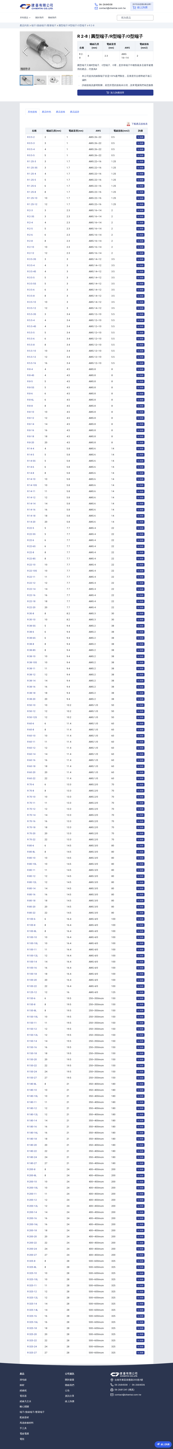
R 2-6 (30, 234)
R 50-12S (32, 717)
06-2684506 (138, 1384)
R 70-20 (31, 833)
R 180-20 (32, 1145)
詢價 (141, 137)
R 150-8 (31, 1004)
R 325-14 (32, 1303)
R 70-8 (30, 790)
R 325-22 (32, 1340)
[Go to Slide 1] (26, 80)
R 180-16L (32, 1132)
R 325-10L (32, 1279)
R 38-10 (31, 656)
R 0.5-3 (31, 143)
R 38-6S (31, 638)
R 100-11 (32, 949)
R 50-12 (31, 711)
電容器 (23, 1396)
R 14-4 (30, 448)
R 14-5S (31, 460)
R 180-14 (32, 1120)
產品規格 (60, 111)
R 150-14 (32, 1041)
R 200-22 (32, 1242)
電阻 (22, 1439)
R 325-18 (32, 1328)
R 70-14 (31, 815)
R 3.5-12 (31, 308)
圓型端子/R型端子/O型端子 (72, 25)
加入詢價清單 (117, 92)
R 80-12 (31, 876)
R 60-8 (30, 729)
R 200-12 (32, 1200)
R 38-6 (30, 631)
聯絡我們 (52, 17)
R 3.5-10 (31, 302)
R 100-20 (32, 980)
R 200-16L (32, 1224)
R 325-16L (32, 1322)
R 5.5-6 (31, 338)
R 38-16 (31, 686)
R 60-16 (31, 760)
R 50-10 (31, 705)
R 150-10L (32, 1016)
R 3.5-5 (31, 277)
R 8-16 (30, 430)
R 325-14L (32, 1310)
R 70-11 (31, 802)
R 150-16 (32, 1047)
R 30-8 (30, 613)
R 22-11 (31, 576)
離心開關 (24, 1406)
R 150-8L (32, 1010)
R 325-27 (32, 1352)
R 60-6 (30, 723)
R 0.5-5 (31, 155)
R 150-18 (32, 1053)
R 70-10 (31, 796)
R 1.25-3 (31, 161)
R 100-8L (32, 931)
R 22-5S (31, 534)
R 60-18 (31, 766)
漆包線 (23, 1379)
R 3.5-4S (31, 271)
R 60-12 (31, 747)
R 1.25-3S (32, 167)
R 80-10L (32, 864)
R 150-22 (32, 1065)
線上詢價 (69, 1401)
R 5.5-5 (31, 332)
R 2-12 (30, 253)
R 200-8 (31, 1169)
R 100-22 (32, 986)
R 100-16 (32, 967)
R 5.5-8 (31, 344)
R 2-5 (30, 228)
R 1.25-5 (31, 179)
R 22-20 (31, 607)
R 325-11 (32, 1285)
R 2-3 (30, 210)
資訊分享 (69, 1396)
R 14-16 (31, 509)
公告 (67, 1390)
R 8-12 (30, 418)
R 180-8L (32, 1084)
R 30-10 (31, 619)
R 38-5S (31, 625)
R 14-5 (30, 454)
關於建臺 (69, 1379)
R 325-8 (31, 1261)
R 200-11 (32, 1193)
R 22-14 (31, 589)
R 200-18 (32, 1230)
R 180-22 (32, 1151)
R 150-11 (32, 1022)
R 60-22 (31, 778)
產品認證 (74, 111)
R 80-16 (31, 894)
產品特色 (46, 111)
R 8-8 (30, 405)
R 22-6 (30, 540)
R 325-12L (32, 1297)
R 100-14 (32, 961)
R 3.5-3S (31, 259)
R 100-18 (32, 973)
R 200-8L (32, 1175)
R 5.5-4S (31, 326)
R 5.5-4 (31, 320)
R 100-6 (31, 919)
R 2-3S (30, 216)
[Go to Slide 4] (68, 79)
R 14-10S (32, 485)
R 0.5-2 (31, 137)
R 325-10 (32, 1273)
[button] (46, 51)
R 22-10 (31, 564)
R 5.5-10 (31, 350)
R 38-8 (30, 644)
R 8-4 (30, 369)
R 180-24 (32, 1157)
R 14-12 (31, 497)
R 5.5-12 (31, 357)
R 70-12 (31, 809)
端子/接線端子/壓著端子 (43, 25)
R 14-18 (31, 515)
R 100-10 (32, 937)
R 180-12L (32, 1114)
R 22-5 (30, 528)
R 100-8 (31, 925)
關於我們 (39, 17)
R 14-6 (30, 467)
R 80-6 (30, 845)
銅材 (22, 1385)
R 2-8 (30, 241)
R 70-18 (31, 827)
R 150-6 (31, 998)
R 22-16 (31, 595)
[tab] (32, 112)
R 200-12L (32, 1206)
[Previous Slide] (25, 51)
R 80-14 (31, 888)
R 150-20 (32, 1059)
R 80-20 (31, 906)
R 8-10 (30, 412)
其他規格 (32, 111)
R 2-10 (30, 247)
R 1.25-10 (32, 198)
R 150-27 (32, 1077)
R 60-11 (31, 741)
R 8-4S (30, 375)
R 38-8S (31, 650)
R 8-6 (30, 393)
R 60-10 (31, 735)
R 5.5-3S (31, 314)
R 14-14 (31, 503)
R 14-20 (31, 521)
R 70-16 (31, 821)
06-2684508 (106, 4)
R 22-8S (31, 558)
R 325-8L (32, 1267)
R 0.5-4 (31, 149)
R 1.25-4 (31, 173)
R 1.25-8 (31, 192)
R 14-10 (31, 479)
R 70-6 (30, 784)
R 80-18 (31, 900)
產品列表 (24, 25)
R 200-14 (32, 1212)
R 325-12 (32, 1291)
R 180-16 (32, 1126)
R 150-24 (32, 1071)
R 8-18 (30, 436)
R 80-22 (31, 912)
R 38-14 (31, 680)
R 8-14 (30, 424)
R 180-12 (32, 1108)
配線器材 (24, 1417)
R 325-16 (32, 1316)
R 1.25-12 (32, 204)
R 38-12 (31, 674)
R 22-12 (31, 583)
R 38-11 (31, 668)
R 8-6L (30, 399)
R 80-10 (31, 858)
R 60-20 (31, 772)
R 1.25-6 (31, 186)
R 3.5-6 (31, 289)
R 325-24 (32, 1346)
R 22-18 (31, 601)
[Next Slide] (67, 51)
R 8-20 (30, 442)
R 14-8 (30, 473)
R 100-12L (32, 955)
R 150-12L (32, 1035)
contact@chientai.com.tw (112, 8)
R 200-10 (32, 1181)
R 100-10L (32, 943)
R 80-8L (31, 851)
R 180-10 (32, 1090)
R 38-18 (31, 693)
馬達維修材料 (27, 1422)
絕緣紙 (23, 1390)
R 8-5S (30, 387)
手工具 (23, 1428)
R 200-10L (32, 1187)
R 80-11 (31, 870)
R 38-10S (32, 662)
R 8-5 (30, 381)
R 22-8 (30, 552)
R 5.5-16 (31, 363)
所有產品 (24, 17)
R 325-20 (32, 1334)
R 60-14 (31, 754)
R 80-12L (32, 882)
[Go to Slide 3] (54, 80)
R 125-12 (32, 992)
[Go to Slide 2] (40, 80)
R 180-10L (32, 1096)
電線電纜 (24, 1433)
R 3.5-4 (31, 265)
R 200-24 (32, 1248)
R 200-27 (32, 1255)
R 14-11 (31, 491)
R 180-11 (32, 1102)
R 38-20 (31, 699)
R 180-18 (32, 1138)
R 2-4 (30, 222)
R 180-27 (32, 1163)
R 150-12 (32, 1029)
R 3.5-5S (31, 283)
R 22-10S (32, 570)
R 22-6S (31, 546)
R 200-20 (32, 1236)
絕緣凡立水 (25, 1401)
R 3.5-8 (31, 295)
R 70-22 (31, 839)
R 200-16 (32, 1218)
